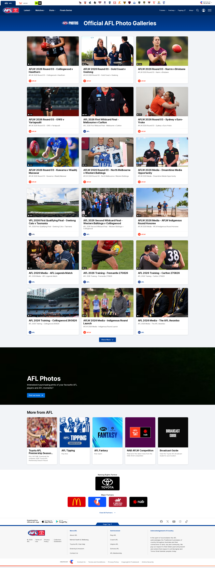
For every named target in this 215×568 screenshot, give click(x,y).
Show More (108, 340)
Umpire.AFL (114, 544)
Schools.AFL (114, 549)
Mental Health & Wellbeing (79, 540)
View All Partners (106, 512)
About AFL (73, 535)
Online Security (148, 562)
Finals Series (66, 10)
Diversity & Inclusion (77, 549)
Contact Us (74, 553)
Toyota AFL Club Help (77, 544)
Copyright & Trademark (130, 562)
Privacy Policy (47, 540)
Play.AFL (113, 535)
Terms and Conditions (96, 562)
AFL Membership (116, 553)
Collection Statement (57, 540)
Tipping (181, 10)
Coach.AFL (114, 540)
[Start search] (197, 10)
